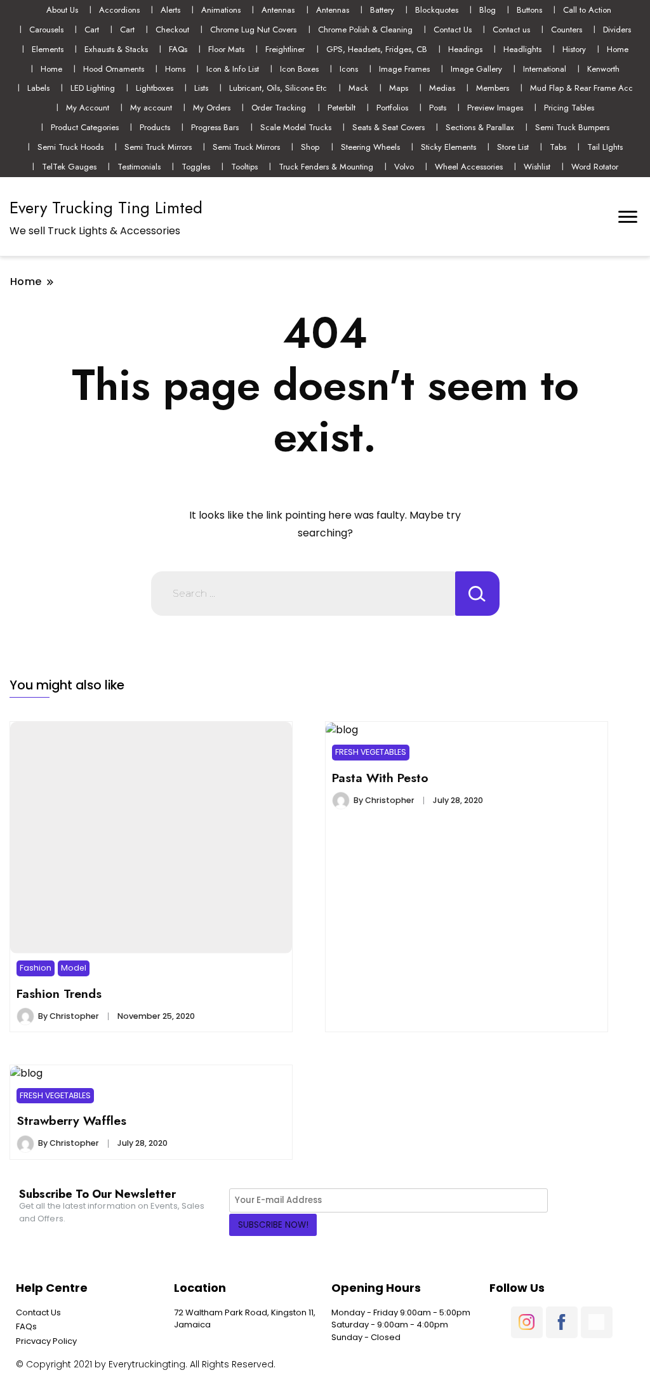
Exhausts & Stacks (116, 49)
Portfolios (392, 108)
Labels (38, 88)
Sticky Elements (448, 147)
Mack (358, 88)
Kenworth (603, 69)
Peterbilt (341, 108)
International (544, 69)
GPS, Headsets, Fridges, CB (376, 49)
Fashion (35, 967)
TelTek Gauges (69, 167)
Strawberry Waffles (71, 1120)
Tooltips (244, 167)
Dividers (617, 29)
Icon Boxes (299, 69)
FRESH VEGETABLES (370, 752)
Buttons (529, 10)
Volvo (404, 167)
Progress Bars (215, 127)
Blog (487, 10)
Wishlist (537, 167)
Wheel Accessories (469, 167)
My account (151, 108)
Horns (175, 69)
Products (155, 127)
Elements (47, 49)
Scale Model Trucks (295, 127)
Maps (398, 88)
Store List (513, 147)
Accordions (119, 10)
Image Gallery (476, 69)
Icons (349, 69)
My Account (87, 108)
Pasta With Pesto (380, 778)
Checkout (172, 29)
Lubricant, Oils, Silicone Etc (278, 88)
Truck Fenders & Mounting (326, 167)
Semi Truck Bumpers (572, 127)
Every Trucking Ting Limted (106, 208)
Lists (201, 88)
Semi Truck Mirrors (158, 147)
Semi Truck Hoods (70, 147)
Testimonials (139, 167)
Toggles (196, 167)
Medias (442, 88)
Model (73, 967)
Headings (465, 49)
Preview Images (495, 108)
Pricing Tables (569, 108)
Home (617, 49)
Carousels (46, 29)
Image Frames (404, 69)
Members (492, 88)
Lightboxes (154, 88)
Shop (310, 147)
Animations (221, 10)
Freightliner (285, 49)
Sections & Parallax (480, 127)
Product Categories (85, 127)
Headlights (522, 49)
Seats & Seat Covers (388, 127)
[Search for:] (303, 593)
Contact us (511, 29)
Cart (91, 29)
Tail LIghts (605, 147)
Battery (382, 10)
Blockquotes (436, 10)
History (574, 49)
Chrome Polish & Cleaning (365, 29)
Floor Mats (226, 49)
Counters (566, 29)
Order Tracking (278, 108)
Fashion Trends (59, 993)
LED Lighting (92, 88)
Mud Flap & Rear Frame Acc (581, 88)
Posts (437, 108)
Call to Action (587, 10)
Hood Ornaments (113, 69)
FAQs (178, 49)
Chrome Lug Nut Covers (253, 29)
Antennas (278, 10)
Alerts (170, 10)
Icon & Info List (232, 69)
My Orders (211, 108)
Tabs (558, 147)
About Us (62, 10)
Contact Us (453, 29)
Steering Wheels (370, 147)
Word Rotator (594, 167)
